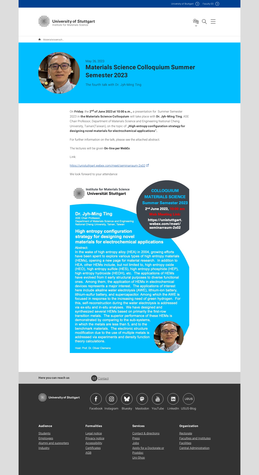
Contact (103, 378)
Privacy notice (95, 438)
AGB (88, 453)
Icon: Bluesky (127, 399)
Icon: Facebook (96, 399)
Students (44, 433)
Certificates (93, 448)
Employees (45, 438)
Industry (43, 448)
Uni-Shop (138, 457)
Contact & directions (145, 433)
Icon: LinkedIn (173, 399)
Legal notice (94, 433)
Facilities (185, 443)
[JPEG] (129, 266)
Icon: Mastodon (142, 399)
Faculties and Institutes (195, 438)
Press (136, 438)
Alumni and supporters (53, 443)
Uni (182, 3)
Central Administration (194, 448)
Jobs (135, 443)
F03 (208, 3)
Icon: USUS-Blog (188, 399)
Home (39, 39)
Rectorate (185, 433)
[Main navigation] (213, 21)
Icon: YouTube (157, 399)
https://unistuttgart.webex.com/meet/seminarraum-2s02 (107, 165)
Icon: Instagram (111, 399)
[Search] (204, 21)
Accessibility (94, 443)
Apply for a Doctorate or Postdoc (148, 450)
